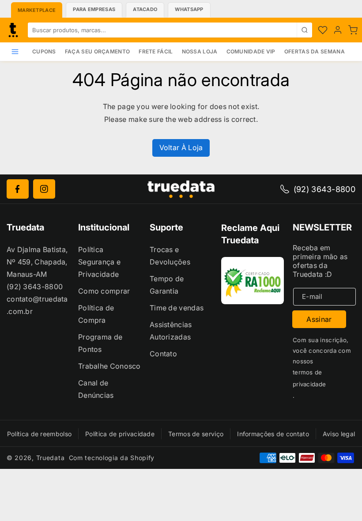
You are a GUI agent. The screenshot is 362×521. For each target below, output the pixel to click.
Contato (163, 353)
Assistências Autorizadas (171, 330)
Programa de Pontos (100, 343)
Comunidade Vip (250, 51)
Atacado (145, 9)
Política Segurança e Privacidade (99, 262)
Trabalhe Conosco (109, 366)
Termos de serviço (195, 434)
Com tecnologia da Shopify (112, 457)
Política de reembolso (39, 434)
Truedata (50, 457)
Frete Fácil (156, 51)
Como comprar (104, 291)
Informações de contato (273, 434)
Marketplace (37, 10)
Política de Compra (96, 314)
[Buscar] (304, 30)
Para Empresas (94, 9)
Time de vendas (177, 307)
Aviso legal (339, 434)
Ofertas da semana (314, 51)
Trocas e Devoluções (170, 255)
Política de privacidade (120, 434)
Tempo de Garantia (167, 284)
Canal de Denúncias (96, 389)
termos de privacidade (309, 378)
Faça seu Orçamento (97, 51)
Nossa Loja (200, 51)
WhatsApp (189, 9)
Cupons (44, 51)
